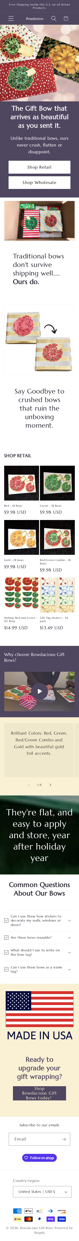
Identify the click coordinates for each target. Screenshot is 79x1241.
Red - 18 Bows (13, 505)
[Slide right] (50, 785)
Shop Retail (39, 167)
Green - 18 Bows (50, 505)
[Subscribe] (64, 1139)
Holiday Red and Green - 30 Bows (21, 619)
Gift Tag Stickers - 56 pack (54, 619)
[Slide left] (29, 785)
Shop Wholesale (39, 182)
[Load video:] (39, 691)
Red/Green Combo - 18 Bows (55, 561)
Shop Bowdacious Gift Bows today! (39, 1093)
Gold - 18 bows (13, 560)
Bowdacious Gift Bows (37, 1228)
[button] (11, 18)
